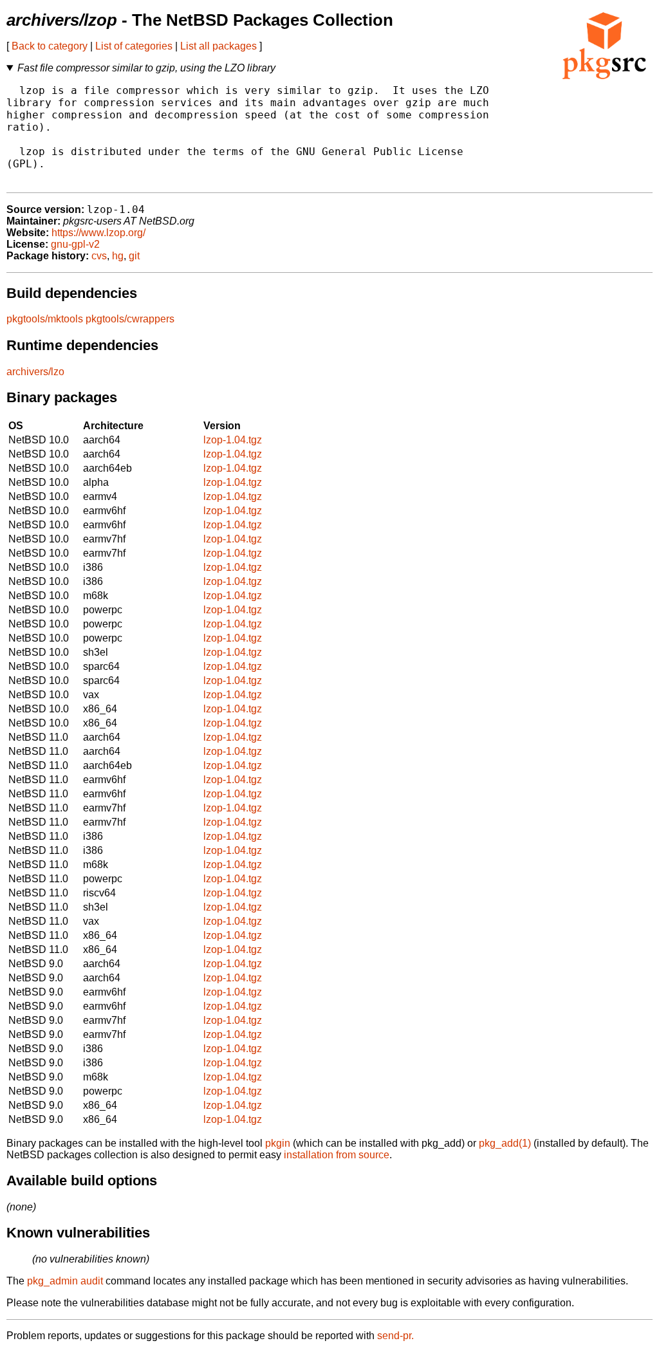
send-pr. (395, 1335)
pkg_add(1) (505, 1143)
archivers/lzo (35, 371)
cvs (99, 255)
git (134, 255)
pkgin (277, 1143)
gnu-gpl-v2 (75, 244)
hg (118, 255)
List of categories (133, 46)
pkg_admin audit (65, 1280)
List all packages (218, 46)
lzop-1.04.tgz (232, 439)
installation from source (336, 1154)
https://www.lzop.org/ (98, 232)
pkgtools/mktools (44, 318)
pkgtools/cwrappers (130, 318)
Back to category (50, 46)
